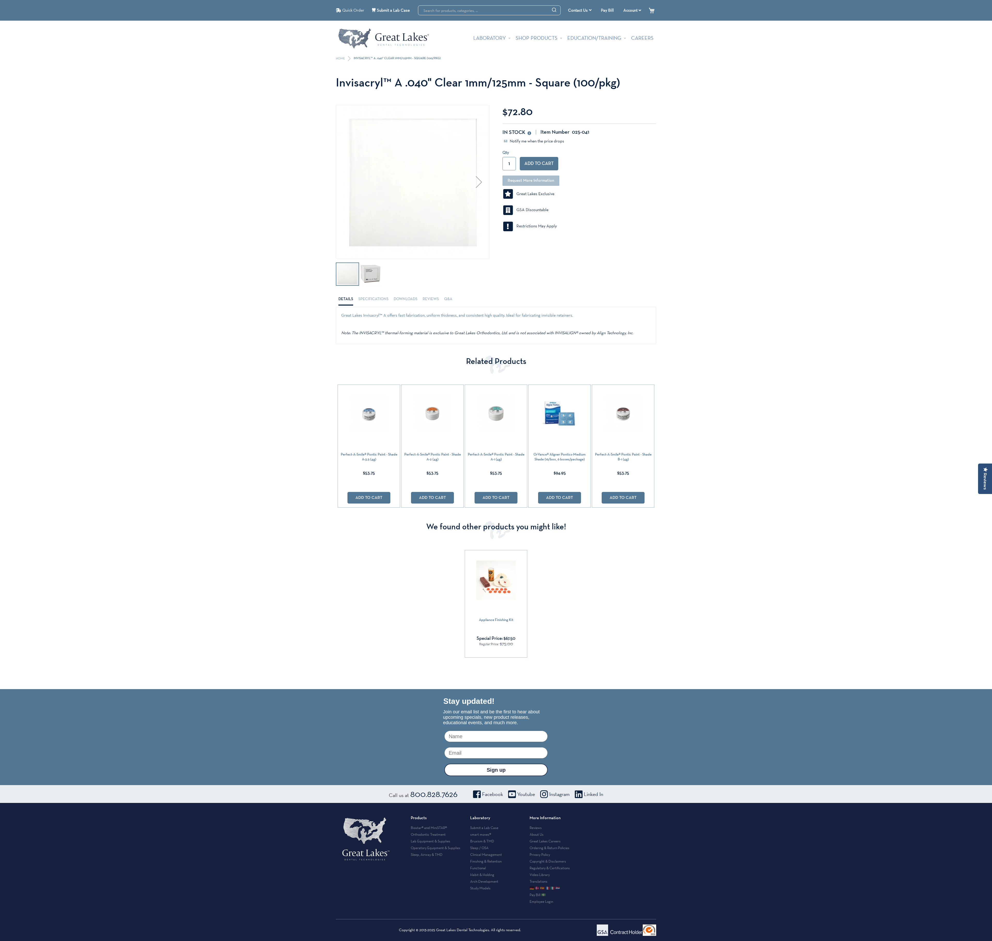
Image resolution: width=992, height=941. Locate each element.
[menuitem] (579, 10)
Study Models (480, 888)
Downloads (405, 299)
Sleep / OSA (479, 848)
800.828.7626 (434, 793)
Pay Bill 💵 (538, 894)
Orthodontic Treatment (428, 834)
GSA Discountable (530, 209)
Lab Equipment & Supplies (430, 841)
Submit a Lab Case (393, 10)
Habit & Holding (482, 874)
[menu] (580, 10)
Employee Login (541, 901)
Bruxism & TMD (482, 841)
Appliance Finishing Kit (496, 620)
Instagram (559, 794)
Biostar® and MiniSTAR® (429, 827)
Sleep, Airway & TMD (427, 854)
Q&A (448, 299)
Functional (478, 868)
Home (341, 58)
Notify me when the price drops (536, 141)
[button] (479, 181)
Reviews (431, 299)
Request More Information (531, 181)
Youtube (526, 794)
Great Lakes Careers (545, 841)
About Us (537, 834)
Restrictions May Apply (535, 226)
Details (345, 299)
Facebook (492, 794)
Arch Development (484, 881)
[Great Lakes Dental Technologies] (383, 38)
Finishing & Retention (486, 861)
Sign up (496, 770)
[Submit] (554, 9)
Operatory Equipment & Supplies (435, 848)
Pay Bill (607, 10)
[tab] (345, 299)
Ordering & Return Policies (549, 848)
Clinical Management (486, 854)
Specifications (373, 299)
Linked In (593, 794)
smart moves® (480, 834)
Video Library (540, 874)
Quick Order (353, 10)
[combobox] (489, 10)
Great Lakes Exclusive (533, 193)
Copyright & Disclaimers (548, 861)
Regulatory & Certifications (550, 868)
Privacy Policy (540, 854)
